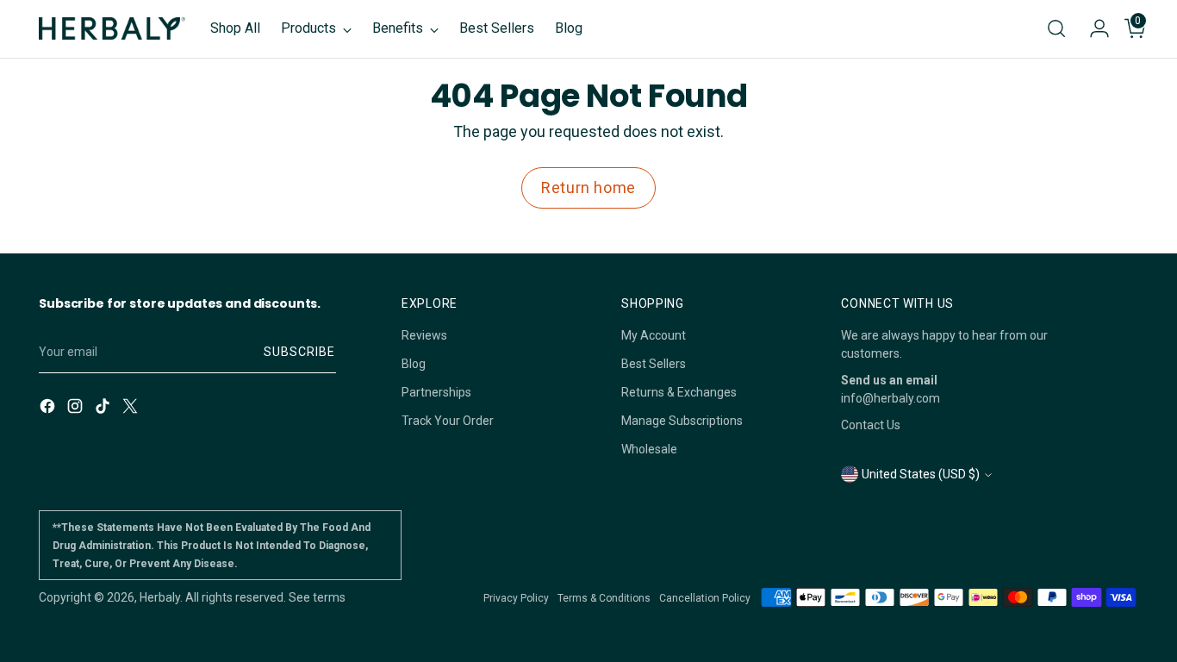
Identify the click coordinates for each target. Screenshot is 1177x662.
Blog (414, 364)
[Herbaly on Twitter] (131, 408)
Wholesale (649, 449)
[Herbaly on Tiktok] (104, 408)
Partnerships (436, 392)
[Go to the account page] (1092, 28)
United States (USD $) (921, 474)
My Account (653, 335)
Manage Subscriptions (682, 421)
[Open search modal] (1056, 28)
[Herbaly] (112, 28)
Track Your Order (448, 421)
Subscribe (299, 352)
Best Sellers (653, 364)
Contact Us (870, 425)
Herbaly (160, 597)
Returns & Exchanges (679, 392)
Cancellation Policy (704, 598)
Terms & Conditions (604, 598)
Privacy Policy (516, 598)
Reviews (424, 335)
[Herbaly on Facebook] (49, 408)
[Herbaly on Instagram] (76, 408)
